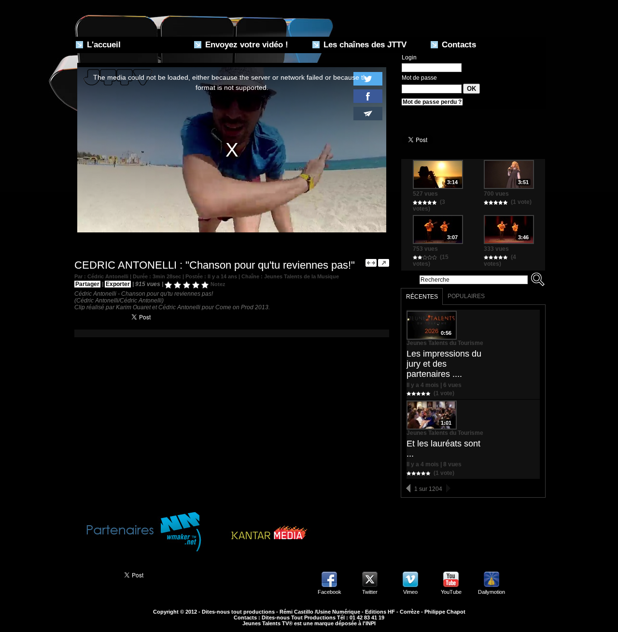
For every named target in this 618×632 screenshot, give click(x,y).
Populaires (466, 296)
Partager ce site (93, 574)
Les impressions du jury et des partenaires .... (444, 364)
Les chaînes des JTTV (364, 44)
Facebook (329, 592)
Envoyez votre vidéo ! (245, 44)
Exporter (118, 284)
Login (409, 57)
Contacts (457, 44)
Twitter (370, 592)
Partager (87, 284)
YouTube (451, 592)
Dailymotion (491, 592)
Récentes (422, 296)
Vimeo (410, 592)
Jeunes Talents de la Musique (301, 276)
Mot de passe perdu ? (432, 102)
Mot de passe (419, 77)
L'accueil (102, 44)
